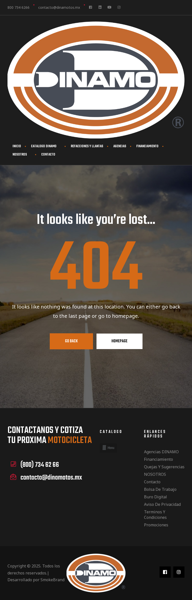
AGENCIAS (119, 146)
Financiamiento (158, 459)
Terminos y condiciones (155, 514)
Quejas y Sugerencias (164, 467)
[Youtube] (109, 7)
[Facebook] (90, 7)
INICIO (16, 146)
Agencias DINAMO (161, 452)
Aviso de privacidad (162, 504)
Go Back (71, 341)
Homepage (120, 341)
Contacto (48, 155)
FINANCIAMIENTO (147, 146)
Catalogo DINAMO (43, 146)
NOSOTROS (19, 155)
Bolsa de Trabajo (160, 489)
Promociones (156, 525)
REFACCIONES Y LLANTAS (87, 146)
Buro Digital (155, 497)
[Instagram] (119, 7)
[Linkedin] (100, 7)
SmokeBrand (52, 579)
